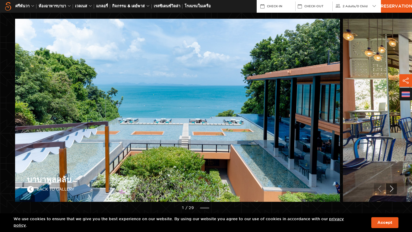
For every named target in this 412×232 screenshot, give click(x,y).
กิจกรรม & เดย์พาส (128, 6)
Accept (384, 222)
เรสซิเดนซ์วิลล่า (167, 6)
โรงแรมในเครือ (198, 6)
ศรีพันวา (22, 6)
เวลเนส (81, 6)
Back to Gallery (55, 189)
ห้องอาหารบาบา (52, 6)
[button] (391, 188)
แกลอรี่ (102, 6)
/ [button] (355, 6)
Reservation (396, 6)
